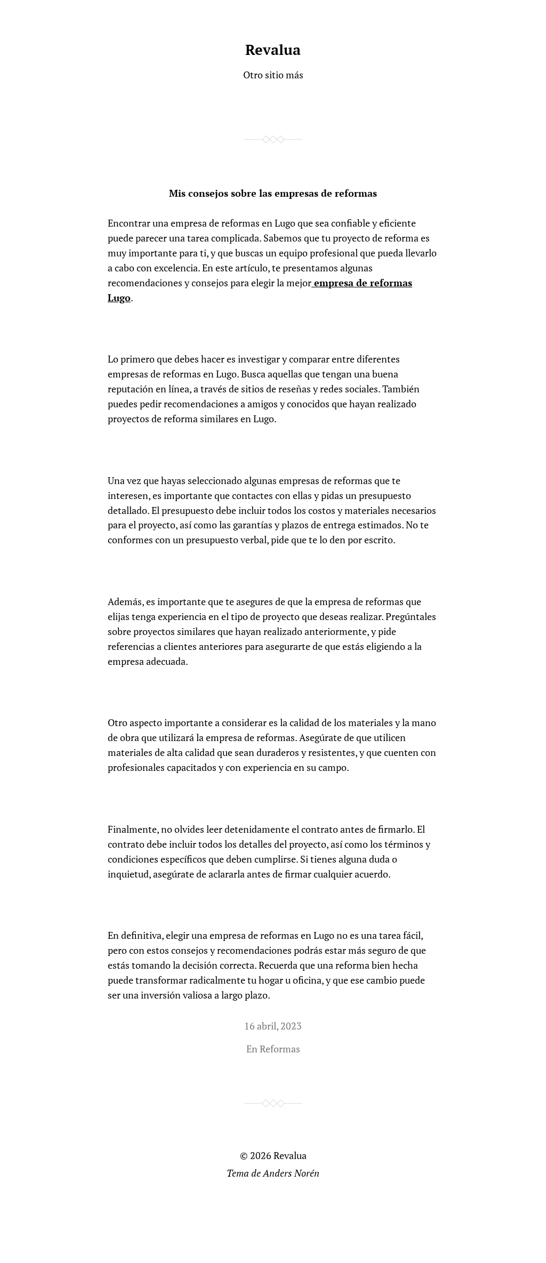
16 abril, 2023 (273, 1025)
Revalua (273, 49)
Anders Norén (291, 1173)
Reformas (280, 1048)
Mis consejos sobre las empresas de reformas (273, 193)
